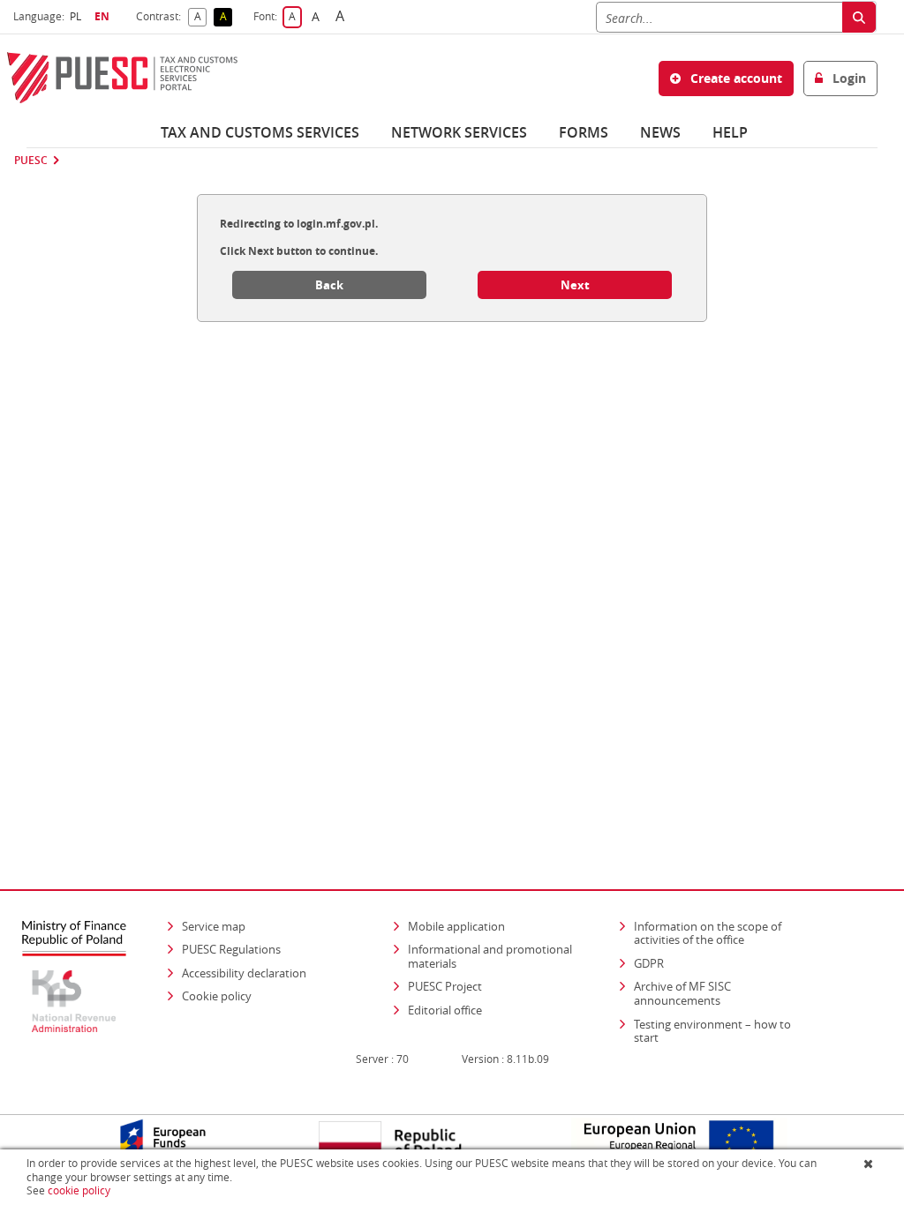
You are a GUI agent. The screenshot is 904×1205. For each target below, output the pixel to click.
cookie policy (79, 1190)
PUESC (31, 160)
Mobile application (456, 926)
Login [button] (847, 78)
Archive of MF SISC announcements (682, 993)
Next (575, 285)
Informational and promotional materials (490, 956)
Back (329, 285)
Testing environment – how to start (712, 1031)
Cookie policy (217, 996)
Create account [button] (734, 78)
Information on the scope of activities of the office (725, 933)
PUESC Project (445, 986)
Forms (583, 132)
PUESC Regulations (231, 949)
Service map (213, 926)
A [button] (200, 17)
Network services (459, 132)
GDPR (649, 963)
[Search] (859, 17)
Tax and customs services (260, 132)
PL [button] (78, 16)
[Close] (870, 1163)
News (660, 132)
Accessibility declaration (244, 973)
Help (730, 132)
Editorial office (445, 1010)
